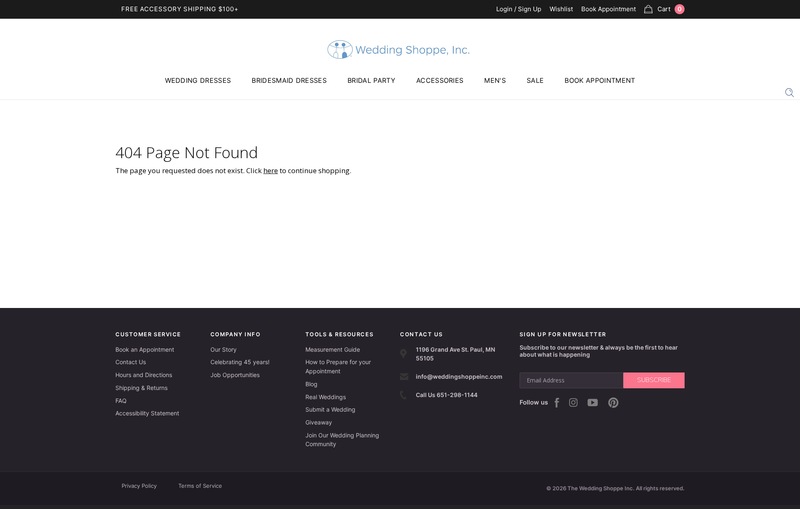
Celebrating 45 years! (240, 361)
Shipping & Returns (141, 387)
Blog (311, 383)
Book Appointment (608, 9)
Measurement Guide (332, 349)
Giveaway (318, 422)
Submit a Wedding (330, 409)
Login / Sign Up (518, 9)
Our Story (223, 349)
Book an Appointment (144, 349)
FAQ (121, 400)
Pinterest (613, 402)
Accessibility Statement (147, 413)
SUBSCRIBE (654, 380)
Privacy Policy (139, 485)
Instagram (573, 402)
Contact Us (130, 361)
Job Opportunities (235, 374)
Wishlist (561, 9)
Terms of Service (200, 485)
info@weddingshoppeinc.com (459, 376)
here (270, 170)
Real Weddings (325, 396)
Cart (670, 9)
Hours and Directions (143, 374)
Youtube (593, 402)
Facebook (557, 402)
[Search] (789, 92)
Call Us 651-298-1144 (447, 394)
